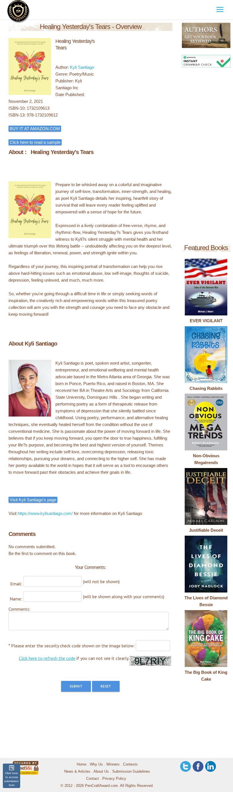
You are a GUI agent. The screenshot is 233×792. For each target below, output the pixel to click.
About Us (101, 771)
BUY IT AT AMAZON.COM (35, 128)
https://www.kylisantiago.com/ (45, 513)
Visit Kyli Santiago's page (33, 499)
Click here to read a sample (35, 142)
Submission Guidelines (131, 771)
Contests (130, 764)
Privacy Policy (114, 778)
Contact (92, 778)
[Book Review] (186, 35)
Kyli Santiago (82, 67)
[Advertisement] (206, 156)
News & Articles (77, 771)
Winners (113, 764)
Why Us (96, 764)
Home (81, 764)
